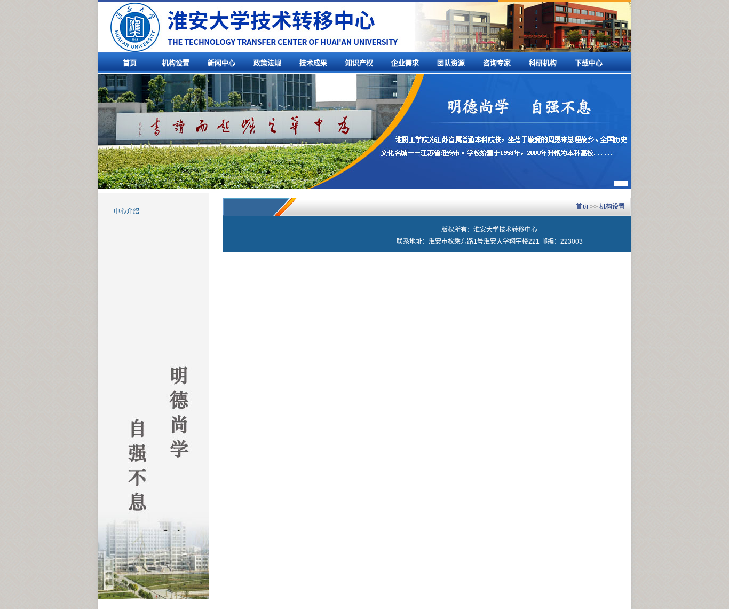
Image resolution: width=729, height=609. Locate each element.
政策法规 (267, 63)
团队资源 (451, 63)
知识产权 (359, 63)
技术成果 (313, 63)
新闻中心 (221, 63)
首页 (130, 63)
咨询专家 (497, 63)
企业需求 (405, 63)
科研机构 (543, 63)
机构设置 (175, 63)
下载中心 (589, 63)
